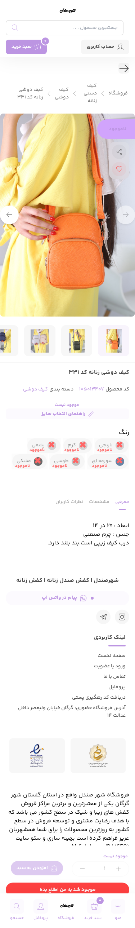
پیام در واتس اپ (59, 598)
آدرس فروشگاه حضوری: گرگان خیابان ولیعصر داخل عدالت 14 (72, 712)
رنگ (124, 432)
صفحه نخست (112, 656)
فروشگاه (118, 93)
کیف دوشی (62, 93)
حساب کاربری (100, 47)
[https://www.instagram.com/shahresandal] (122, 617)
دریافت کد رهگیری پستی (99, 698)
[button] (9, 215)
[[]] (103, 617)
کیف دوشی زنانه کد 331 (30, 93)
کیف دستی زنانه (90, 93)
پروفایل (117, 687)
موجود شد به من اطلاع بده (68, 890)
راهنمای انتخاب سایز (63, 414)
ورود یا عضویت (110, 666)
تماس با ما (114, 677)
